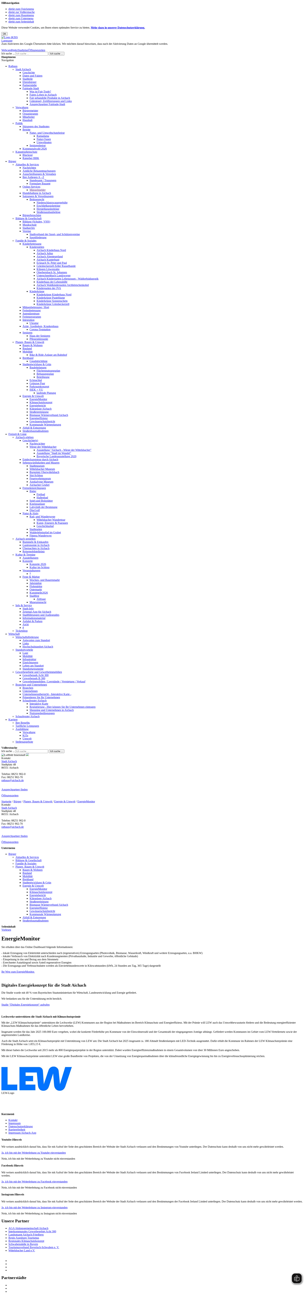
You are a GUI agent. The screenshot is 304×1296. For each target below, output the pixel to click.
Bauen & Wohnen (33, 345)
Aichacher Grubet (39, 484)
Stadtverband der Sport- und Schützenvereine (55, 234)
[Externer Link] (155, 1260)
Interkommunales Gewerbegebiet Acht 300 (32, 1231)
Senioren (27, 332)
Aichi (26, 624)
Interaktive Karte (39, 703)
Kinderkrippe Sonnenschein (52, 300)
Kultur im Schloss (39, 567)
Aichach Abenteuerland (50, 256)
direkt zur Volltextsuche (21, 12)
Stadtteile (28, 78)
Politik (19, 123)
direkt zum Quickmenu (21, 8)
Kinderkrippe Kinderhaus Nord (54, 294)
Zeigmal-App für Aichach (37, 611)
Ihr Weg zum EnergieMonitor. (18, 971)
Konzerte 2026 (38, 564)
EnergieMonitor (38, 399)
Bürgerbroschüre (32, 215)
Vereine (27, 231)
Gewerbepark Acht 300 (36, 675)
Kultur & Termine (25, 554)
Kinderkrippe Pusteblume (51, 297)
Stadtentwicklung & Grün (37, 364)
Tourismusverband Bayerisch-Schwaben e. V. (33, 1247)
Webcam (6, 50)
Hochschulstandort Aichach (38, 646)
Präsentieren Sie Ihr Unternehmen (41, 697)
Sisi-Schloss (36, 475)
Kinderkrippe (37, 291)
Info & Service (23, 605)
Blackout (28, 154)
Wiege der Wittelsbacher (43, 446)
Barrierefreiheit (16, 1129)
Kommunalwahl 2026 (35, 148)
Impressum (14, 1123)
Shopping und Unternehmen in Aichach (52, 710)
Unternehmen (30, 690)
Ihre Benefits (22, 722)
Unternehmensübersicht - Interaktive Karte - (47, 694)
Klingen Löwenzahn (48, 269)
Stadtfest (34, 595)
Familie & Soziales (25, 240)
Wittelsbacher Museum (42, 468)
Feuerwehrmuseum (40, 478)
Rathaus (12, 66)
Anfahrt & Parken (32, 621)
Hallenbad (42, 497)
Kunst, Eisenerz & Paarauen (52, 522)
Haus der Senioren (40, 335)
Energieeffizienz (39, 418)
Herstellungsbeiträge (48, 208)
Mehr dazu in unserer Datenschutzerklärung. (118, 27)
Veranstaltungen (31, 570)
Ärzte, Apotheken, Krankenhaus (40, 326)
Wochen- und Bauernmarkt (45, 579)
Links (26, 643)
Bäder (14, 50)
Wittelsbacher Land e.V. (21, 1250)
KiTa (25, 735)
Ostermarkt (36, 589)
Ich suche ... (8, 53)
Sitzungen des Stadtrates (36, 126)
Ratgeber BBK (31, 158)
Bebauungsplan (45, 373)
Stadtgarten (36, 529)
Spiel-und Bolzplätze (41, 500)
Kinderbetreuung (32, 243)
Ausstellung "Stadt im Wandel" (54, 453)
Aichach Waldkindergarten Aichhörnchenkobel (63, 285)
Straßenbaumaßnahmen (36, 430)
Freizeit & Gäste (17, 434)
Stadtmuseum (37, 465)
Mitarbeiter (29, 116)
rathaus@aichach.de (12, 780)
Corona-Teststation (40, 329)
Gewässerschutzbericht (42, 421)
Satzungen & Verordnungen (38, 196)
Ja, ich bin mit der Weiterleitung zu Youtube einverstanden (33, 1152)
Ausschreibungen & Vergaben (39, 174)
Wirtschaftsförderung (27, 637)
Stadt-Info (28, 608)
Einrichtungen (30, 662)
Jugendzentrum (31, 313)
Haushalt (27, 120)
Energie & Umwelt (33, 396)
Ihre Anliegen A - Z (33, 177)
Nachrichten (29, 167)
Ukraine (34, 323)
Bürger (12, 161)
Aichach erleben (24, 437)
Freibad (41, 494)
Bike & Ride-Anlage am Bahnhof (48, 354)
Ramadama (43, 135)
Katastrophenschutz (26, 151)
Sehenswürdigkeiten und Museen (41, 462)
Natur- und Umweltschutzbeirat (47, 132)
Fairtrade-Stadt (31, 88)
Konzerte (28, 560)
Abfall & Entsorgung (34, 427)
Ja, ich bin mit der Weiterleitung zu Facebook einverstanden (34, 1181)
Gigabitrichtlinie (39, 361)
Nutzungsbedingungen (42, 713)
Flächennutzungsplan (48, 370)
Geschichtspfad (45, 526)
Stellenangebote (24, 741)
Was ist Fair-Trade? (40, 91)
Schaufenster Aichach (35, 700)
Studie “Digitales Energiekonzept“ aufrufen (25, 1004)
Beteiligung (43, 376)
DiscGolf (35, 510)
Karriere (13, 719)
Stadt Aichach (23, 69)
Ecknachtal (36, 380)
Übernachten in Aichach (36, 548)
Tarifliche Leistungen (27, 725)
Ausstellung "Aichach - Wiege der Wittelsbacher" (64, 449)
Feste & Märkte (31, 576)
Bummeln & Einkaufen (35, 541)
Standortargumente (33, 668)
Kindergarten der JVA (49, 288)
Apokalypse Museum (41, 481)
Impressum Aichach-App (22, 1132)
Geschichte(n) (30, 440)
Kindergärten (37, 246)
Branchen (28, 687)
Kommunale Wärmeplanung (45, 424)
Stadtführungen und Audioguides (41, 614)
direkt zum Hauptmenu (21, 15)
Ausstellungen (30, 557)
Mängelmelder (38, 189)
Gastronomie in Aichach (36, 545)
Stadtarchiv (29, 227)
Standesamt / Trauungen (43, 180)
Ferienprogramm (32, 316)
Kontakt (12, 1120)
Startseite (6, 801)
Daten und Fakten (32, 75)
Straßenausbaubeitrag (48, 212)
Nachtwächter (37, 443)
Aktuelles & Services (27, 164)
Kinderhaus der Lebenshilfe (52, 281)
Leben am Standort (33, 665)
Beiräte (26, 129)
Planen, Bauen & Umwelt (29, 342)
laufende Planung (46, 392)
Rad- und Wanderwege (42, 516)
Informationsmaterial (34, 618)
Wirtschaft (14, 633)
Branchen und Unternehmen (31, 684)
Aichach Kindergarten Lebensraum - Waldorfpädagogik (68, 278)
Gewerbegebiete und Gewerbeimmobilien (38, 671)
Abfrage (41, 599)
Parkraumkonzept (39, 386)
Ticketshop (21, 630)
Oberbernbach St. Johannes (52, 272)
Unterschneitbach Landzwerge (54, 275)
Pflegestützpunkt (39, 338)
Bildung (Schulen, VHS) (36, 221)
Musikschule (30, 224)
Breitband (28, 357)
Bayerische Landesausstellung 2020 (56, 456)
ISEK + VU (36, 389)
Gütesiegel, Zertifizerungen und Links (51, 101)
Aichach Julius (45, 253)
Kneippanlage (37, 503)
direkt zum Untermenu (20, 18)
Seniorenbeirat (38, 145)
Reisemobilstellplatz (34, 551)
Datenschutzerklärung (20, 1126)
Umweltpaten (44, 142)
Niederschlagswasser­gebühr (52, 202)
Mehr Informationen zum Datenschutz (22, 46)
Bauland (27, 348)
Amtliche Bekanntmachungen (39, 170)
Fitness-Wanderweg (41, 535)
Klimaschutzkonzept (41, 402)
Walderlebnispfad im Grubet (45, 532)
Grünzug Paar (37, 383)
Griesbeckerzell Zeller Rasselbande (56, 265)
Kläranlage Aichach (41, 408)
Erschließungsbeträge (48, 205)
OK (4, 34)
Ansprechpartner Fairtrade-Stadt (47, 104)
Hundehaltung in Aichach (37, 193)
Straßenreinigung (39, 411)
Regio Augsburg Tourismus (23, 1237)
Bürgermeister (30, 110)
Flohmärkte (36, 586)
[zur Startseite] (9, 37)
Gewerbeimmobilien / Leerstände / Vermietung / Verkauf (54, 681)
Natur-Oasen (44, 139)
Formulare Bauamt (40, 183)
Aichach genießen (25, 538)
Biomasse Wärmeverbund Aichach (49, 415)
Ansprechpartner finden (14, 789)
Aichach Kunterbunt (48, 259)
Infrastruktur (29, 659)
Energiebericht (38, 405)
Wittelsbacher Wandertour (51, 519)
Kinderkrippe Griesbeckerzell (53, 304)
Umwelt (27, 738)
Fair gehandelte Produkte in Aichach (50, 97)
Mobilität (28, 351)
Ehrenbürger (29, 82)
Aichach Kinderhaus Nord (51, 250)
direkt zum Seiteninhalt (21, 21)
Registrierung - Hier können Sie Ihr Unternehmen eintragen (63, 706)
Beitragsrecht (37, 199)
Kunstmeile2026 (39, 592)
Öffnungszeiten (36, 50)
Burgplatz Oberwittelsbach (44, 472)
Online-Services (31, 186)
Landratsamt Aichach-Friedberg (26, 1234)
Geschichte (29, 72)
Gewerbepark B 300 (34, 678)
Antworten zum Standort (36, 640)
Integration (28, 319)
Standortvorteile (24, 649)
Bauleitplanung (38, 367)
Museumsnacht (38, 602)
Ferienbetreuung (32, 310)
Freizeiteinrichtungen (34, 488)
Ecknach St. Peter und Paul (52, 262)
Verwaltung (21, 107)
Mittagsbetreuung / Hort (36, 307)
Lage (25, 652)
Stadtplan (23, 50)
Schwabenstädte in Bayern (23, 1244)
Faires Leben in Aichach (43, 94)
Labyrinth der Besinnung (43, 507)
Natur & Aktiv (31, 513)
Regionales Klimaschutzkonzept (26, 1240)
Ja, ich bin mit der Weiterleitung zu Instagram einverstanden (34, 1207)
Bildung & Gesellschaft (28, 218)
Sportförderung (38, 237)
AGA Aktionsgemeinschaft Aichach (28, 1228)
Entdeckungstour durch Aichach (40, 459)
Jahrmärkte (36, 583)
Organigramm (30, 113)
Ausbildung (21, 729)
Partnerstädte (30, 85)
